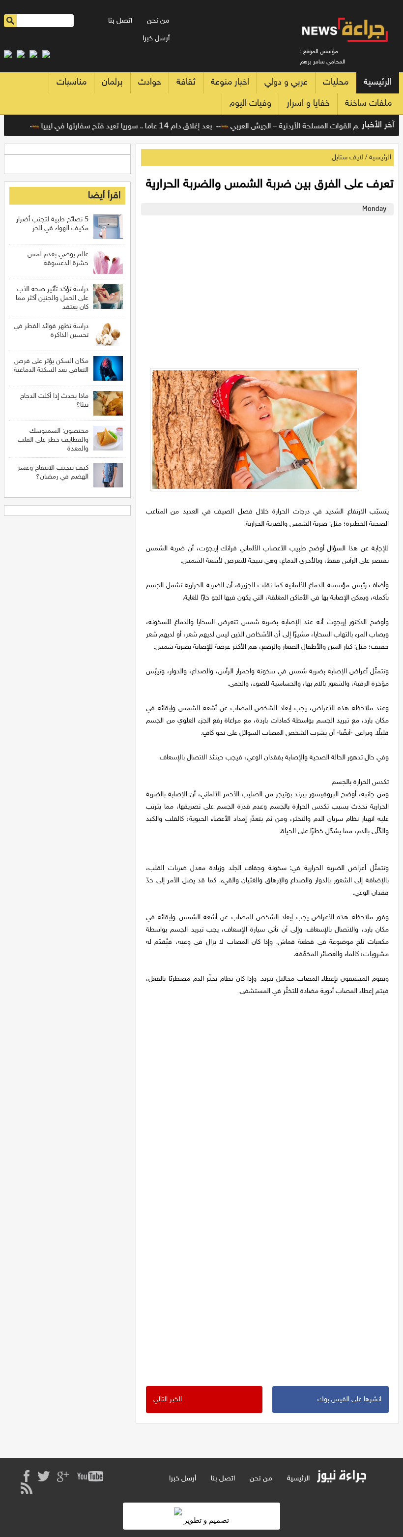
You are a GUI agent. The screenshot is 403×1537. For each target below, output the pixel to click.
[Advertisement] (265, 289)
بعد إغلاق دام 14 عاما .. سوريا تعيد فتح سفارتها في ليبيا (141, 126)
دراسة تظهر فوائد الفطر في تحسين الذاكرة (51, 330)
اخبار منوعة (230, 82)
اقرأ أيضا (104, 196)
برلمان (112, 82)
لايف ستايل (347, 157)
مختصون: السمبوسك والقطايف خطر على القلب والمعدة (53, 440)
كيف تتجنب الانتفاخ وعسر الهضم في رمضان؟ (53, 472)
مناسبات (71, 82)
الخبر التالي (167, 1399)
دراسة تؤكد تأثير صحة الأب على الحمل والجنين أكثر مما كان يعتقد (52, 298)
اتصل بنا (120, 21)
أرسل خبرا (156, 38)
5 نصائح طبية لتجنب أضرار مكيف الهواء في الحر (52, 224)
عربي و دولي (286, 82)
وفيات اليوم (250, 103)
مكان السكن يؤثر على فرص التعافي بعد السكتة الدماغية (51, 365)
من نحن (158, 21)
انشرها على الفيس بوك (349, 1399)
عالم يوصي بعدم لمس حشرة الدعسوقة (58, 259)
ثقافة (186, 82)
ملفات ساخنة (368, 103)
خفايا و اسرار (308, 103)
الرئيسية (378, 82)
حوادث (149, 82)
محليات (335, 82)
